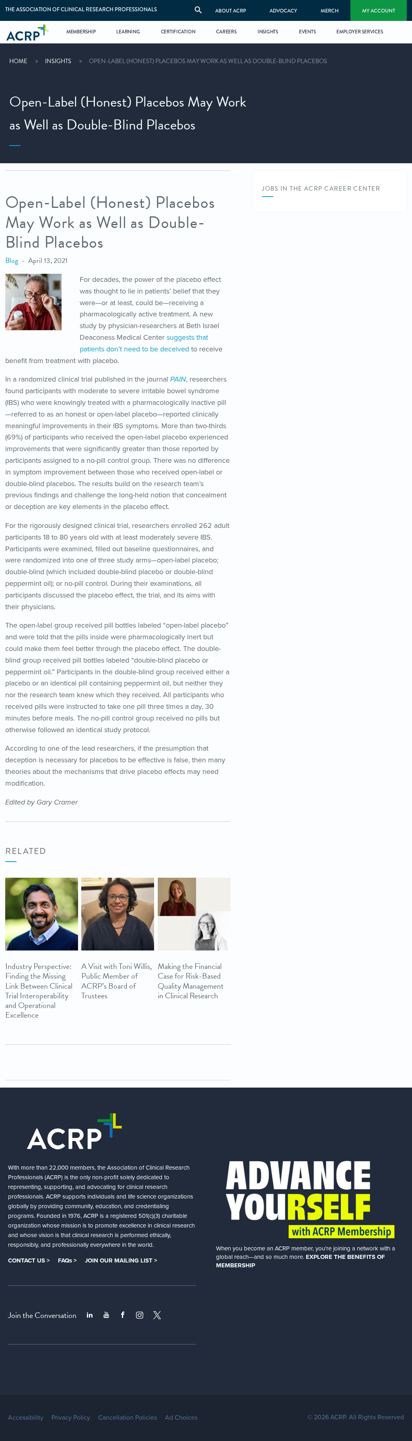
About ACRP (230, 10)
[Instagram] (139, 1315)
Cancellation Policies (127, 1418)
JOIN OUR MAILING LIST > (121, 1260)
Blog (11, 260)
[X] (157, 1315)
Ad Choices (181, 1418)
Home (18, 61)
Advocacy (283, 10)
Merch (330, 10)
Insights (58, 61)
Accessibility (25, 1418)
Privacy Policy (71, 1418)
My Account (378, 10)
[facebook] (122, 1315)
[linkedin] (90, 1315)
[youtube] (106, 1315)
